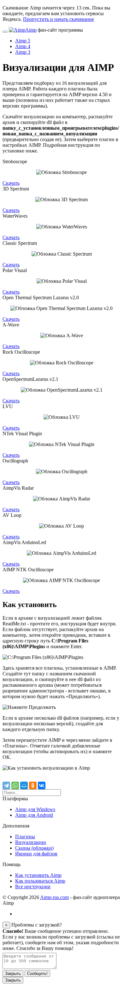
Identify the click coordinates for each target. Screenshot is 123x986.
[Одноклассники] (33, 785)
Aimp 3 (22, 52)
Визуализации (30, 842)
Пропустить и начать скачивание (58, 19)
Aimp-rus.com (54, 897)
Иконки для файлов (36, 853)
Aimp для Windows (35, 809)
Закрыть (13, 973)
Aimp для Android (34, 815)
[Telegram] (6, 785)
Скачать (11, 183)
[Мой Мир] (24, 785)
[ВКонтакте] (41, 785)
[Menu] (5, 32)
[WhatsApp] (15, 785)
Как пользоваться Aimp (40, 881)
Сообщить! (37, 973)
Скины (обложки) (34, 848)
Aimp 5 (22, 40)
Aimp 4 (22, 46)
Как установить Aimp (38, 875)
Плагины (25, 836)
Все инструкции (32, 886)
